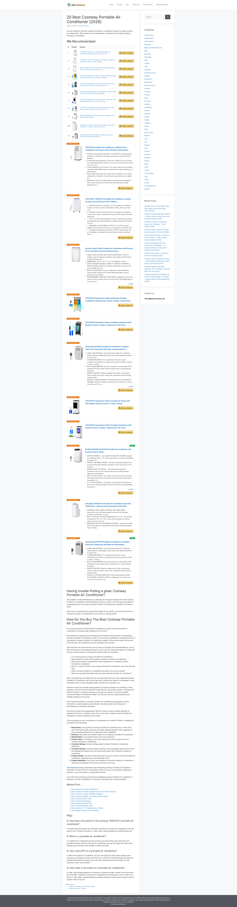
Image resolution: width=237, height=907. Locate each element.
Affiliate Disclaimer (162, 4)
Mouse (146, 145)
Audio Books (149, 41)
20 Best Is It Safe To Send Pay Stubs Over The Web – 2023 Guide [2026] (155, 224)
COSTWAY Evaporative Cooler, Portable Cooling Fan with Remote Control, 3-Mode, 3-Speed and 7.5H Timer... (108, 323)
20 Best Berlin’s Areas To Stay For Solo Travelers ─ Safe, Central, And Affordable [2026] (157, 237)
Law (146, 139)
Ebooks (147, 76)
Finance (147, 92)
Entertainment (149, 85)
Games (147, 110)
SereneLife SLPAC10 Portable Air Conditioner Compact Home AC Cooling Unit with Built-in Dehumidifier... (107, 543)
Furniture (147, 101)
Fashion (147, 88)
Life (145, 142)
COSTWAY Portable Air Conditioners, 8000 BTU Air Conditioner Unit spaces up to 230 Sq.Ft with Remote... (107, 148)
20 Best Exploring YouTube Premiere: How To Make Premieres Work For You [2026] (157, 269)
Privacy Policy (147, 4)
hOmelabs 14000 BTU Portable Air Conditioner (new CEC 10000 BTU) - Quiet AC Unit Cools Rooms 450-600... (108, 505)
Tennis (146, 170)
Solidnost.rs (122, 904)
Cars (146, 60)
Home (112, 4)
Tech (146, 167)
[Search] (167, 17)
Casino (147, 63)
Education (148, 79)
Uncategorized (149, 186)
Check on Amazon (127, 53)
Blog (127, 4)
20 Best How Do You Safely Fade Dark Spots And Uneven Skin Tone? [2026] (156, 208)
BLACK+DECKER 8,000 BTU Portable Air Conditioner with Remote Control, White (108, 450)
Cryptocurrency (150, 73)
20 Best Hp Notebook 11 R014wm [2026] (82, 886)
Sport (146, 164)
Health (146, 120)
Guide (146, 117)
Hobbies (147, 123)
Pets (146, 148)
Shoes (146, 161)
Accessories (148, 35)
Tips (146, 176)
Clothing (147, 70)
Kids (146, 129)
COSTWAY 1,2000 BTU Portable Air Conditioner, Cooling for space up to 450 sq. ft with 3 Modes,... (108, 200)
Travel (146, 183)
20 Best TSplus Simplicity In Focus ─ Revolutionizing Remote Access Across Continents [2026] (157, 261)
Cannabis (147, 57)
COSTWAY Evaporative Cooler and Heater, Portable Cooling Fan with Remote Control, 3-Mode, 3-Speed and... (108, 299)
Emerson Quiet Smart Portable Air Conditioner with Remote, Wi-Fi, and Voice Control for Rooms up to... (109, 249)
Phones (147, 151)
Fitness (147, 95)
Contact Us (136, 4)
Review (119, 4)
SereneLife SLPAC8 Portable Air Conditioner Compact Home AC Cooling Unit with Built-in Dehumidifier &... (107, 348)
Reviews (71, 884)
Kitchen (147, 136)
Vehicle (147, 189)
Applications (148, 38)
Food (146, 98)
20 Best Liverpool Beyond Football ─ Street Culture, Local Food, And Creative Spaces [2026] (157, 216)
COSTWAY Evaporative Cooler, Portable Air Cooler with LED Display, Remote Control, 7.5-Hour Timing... (107, 402)
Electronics (148, 82)
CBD (146, 66)
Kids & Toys (148, 132)
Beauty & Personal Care (153, 48)
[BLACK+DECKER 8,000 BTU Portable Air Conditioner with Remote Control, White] (75, 116)
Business (147, 54)
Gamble (147, 104)
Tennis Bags (148, 173)
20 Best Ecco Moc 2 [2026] (77, 888)
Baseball (147, 44)
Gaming (147, 114)
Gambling (148, 107)
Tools (146, 180)
